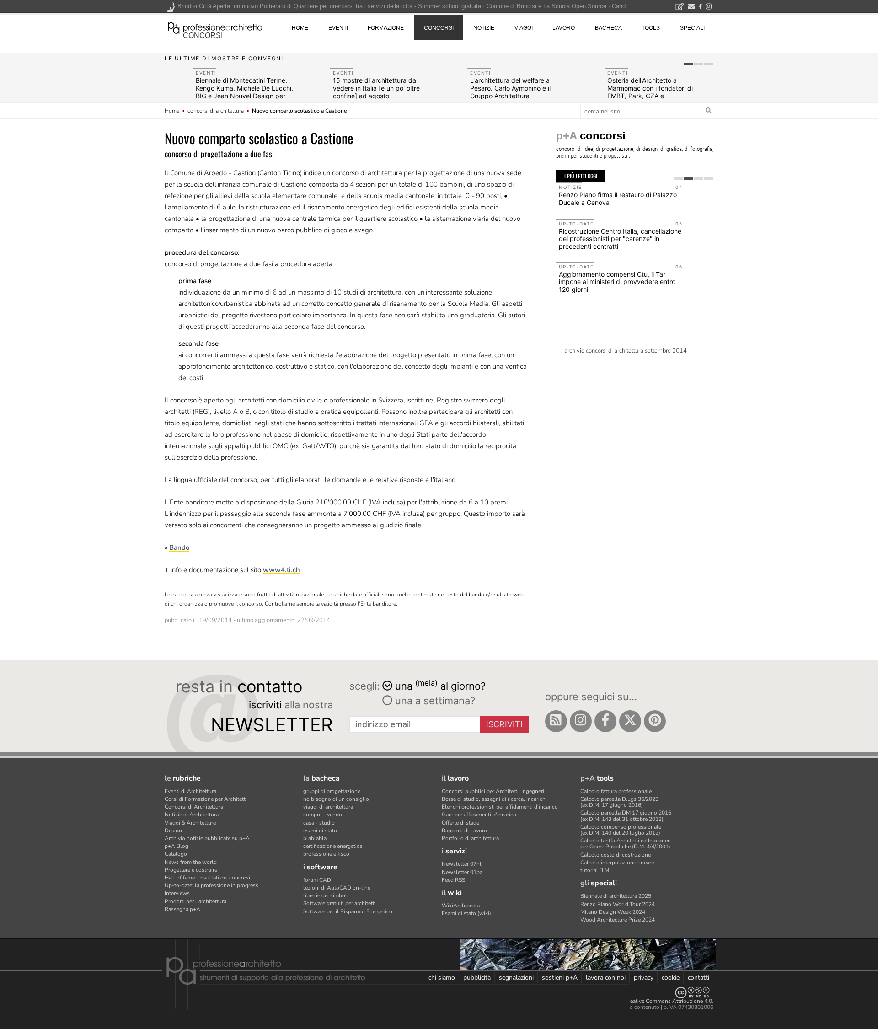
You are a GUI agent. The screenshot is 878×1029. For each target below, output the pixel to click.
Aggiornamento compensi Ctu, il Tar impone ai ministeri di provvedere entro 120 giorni (617, 282)
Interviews (177, 893)
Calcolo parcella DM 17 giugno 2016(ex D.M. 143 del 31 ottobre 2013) (625, 815)
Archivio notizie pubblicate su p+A (207, 838)
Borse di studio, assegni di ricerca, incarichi (494, 799)
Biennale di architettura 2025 (615, 896)
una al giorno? (440, 685)
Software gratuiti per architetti (339, 903)
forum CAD (317, 880)
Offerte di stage (460, 822)
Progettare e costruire (191, 870)
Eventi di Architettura (190, 791)
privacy (643, 977)
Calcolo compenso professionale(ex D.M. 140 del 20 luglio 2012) (620, 829)
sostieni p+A (560, 977)
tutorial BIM (594, 870)
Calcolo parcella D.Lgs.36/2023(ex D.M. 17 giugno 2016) (619, 802)
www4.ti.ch (281, 569)
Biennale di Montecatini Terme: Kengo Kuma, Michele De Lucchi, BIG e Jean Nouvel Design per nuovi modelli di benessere (244, 91)
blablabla (315, 838)
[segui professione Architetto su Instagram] (581, 721)
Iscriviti (504, 724)
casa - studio (319, 822)
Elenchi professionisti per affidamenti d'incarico (500, 806)
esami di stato (320, 830)
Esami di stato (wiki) (466, 913)
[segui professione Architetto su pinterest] (655, 721)
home (300, 28)
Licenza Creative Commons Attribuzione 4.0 (658, 1001)
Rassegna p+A (182, 909)
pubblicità (477, 977)
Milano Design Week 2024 (612, 912)
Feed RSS (453, 880)
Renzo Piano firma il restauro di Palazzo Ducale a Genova (618, 198)
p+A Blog (176, 846)
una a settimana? (433, 701)
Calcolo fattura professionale (616, 791)
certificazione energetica (332, 846)
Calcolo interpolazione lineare (617, 862)
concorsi (203, 35)
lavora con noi (606, 977)
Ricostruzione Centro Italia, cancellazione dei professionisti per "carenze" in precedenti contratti (620, 239)
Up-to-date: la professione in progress (211, 885)
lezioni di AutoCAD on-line (336, 887)
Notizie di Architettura (192, 814)
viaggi (523, 28)
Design (173, 830)
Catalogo (176, 854)
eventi (338, 28)
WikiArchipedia (461, 905)
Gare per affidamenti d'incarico (479, 814)
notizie (483, 28)
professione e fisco (326, 854)
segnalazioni (516, 977)
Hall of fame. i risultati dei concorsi (207, 877)
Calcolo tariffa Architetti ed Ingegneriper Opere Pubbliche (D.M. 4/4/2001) (625, 843)
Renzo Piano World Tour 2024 (617, 904)
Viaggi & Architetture (190, 822)
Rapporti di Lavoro (464, 830)
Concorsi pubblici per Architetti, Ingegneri (493, 791)
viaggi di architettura (328, 806)
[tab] (688, 64)
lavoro (563, 28)
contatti (698, 977)
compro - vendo (322, 814)
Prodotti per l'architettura (195, 901)
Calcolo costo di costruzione (615, 854)
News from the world (191, 862)
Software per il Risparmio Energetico (347, 911)
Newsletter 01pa (462, 872)
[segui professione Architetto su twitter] (630, 721)
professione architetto (215, 27)
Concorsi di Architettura (194, 806)
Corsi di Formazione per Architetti (206, 799)
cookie (671, 977)
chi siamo (441, 977)
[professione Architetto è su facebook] (605, 721)
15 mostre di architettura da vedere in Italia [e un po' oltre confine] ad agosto (376, 88)
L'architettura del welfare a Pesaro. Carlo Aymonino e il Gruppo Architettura (510, 88)
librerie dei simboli (325, 895)
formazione (386, 28)
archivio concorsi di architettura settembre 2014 (625, 351)
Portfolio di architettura (470, 838)
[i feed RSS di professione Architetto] (556, 721)
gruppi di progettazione (331, 791)
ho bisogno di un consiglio (336, 799)
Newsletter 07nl (462, 864)
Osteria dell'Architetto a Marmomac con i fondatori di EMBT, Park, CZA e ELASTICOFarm (650, 91)
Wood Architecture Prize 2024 (617, 919)
